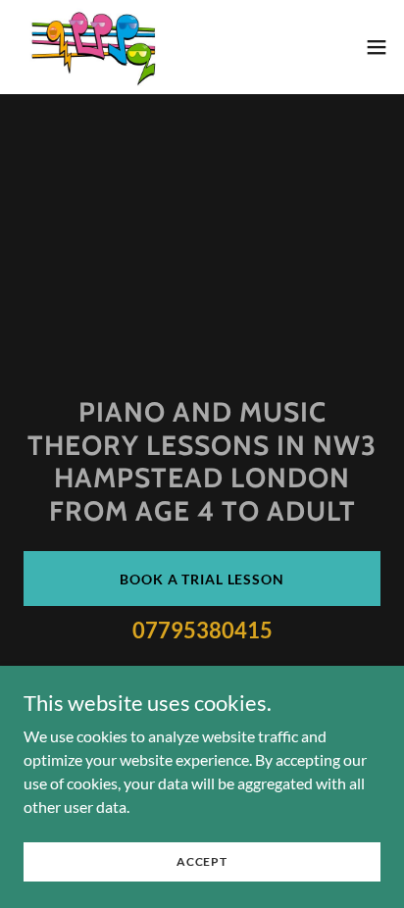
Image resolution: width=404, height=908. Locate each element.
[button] (376, 47)
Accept (202, 861)
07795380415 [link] (202, 630)
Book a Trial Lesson (202, 579)
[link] (104, 47)
